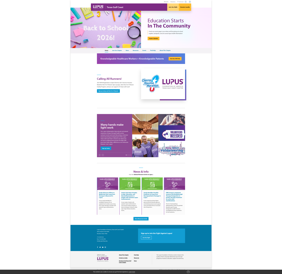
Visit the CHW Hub (175, 58)
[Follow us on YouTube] (102, 247)
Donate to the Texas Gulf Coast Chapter (125, 261)
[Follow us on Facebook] (97, 247)
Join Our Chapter (117, 50)
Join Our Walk (173, 7)
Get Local (181, 1)
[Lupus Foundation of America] (98, 7)
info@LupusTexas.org (102, 241)
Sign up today (106, 148)
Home (106, 50)
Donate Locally (185, 7)
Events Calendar (153, 38)
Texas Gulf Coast (115, 7)
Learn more (132, 272)
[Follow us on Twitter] (100, 247)
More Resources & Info (141, 218)
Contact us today (123, 258)
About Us (166, 1)
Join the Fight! (146, 237)
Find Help (153, 50)
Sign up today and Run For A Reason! (108, 91)
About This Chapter (165, 50)
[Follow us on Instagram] (105, 247)
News (127, 50)
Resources (173, 1)
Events (144, 50)
